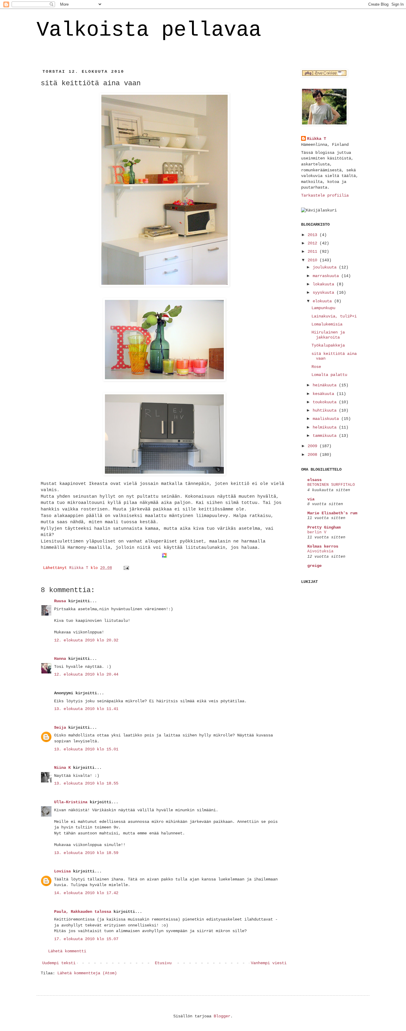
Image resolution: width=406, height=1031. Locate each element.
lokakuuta (324, 284)
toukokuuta (326, 402)
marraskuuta (327, 275)
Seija (60, 727)
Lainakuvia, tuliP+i (334, 316)
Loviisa (62, 871)
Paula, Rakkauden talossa (82, 911)
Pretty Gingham (324, 527)
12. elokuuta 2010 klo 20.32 (86, 640)
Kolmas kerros (322, 546)
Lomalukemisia (326, 324)
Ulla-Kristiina (70, 802)
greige (314, 565)
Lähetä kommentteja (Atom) (87, 973)
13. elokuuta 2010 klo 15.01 (86, 749)
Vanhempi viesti (269, 963)
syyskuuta (324, 292)
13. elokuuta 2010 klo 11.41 (86, 708)
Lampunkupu (323, 308)
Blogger (222, 1016)
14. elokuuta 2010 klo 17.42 (86, 893)
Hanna (60, 658)
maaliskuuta (327, 418)
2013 (314, 235)
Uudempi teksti (58, 963)
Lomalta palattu (329, 374)
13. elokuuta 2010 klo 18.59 (86, 852)
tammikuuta (326, 435)
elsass (314, 479)
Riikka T (316, 138)
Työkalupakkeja (328, 345)
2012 (314, 243)
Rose (316, 366)
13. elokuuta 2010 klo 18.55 (86, 783)
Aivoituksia (320, 551)
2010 (314, 260)
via (310, 499)
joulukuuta (326, 267)
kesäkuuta (324, 393)
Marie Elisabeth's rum (332, 513)
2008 (314, 454)
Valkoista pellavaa (149, 30)
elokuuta (323, 301)
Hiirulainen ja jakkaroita (328, 335)
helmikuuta (326, 427)
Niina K (62, 767)
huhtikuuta (326, 410)
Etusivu (163, 963)
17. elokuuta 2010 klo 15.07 (86, 939)
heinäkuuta (326, 385)
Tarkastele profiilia (325, 195)
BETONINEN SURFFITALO (331, 485)
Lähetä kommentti (67, 951)
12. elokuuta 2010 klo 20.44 (86, 674)
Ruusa (60, 601)
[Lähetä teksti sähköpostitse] (126, 568)
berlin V (316, 532)
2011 (314, 251)
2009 (314, 446)
